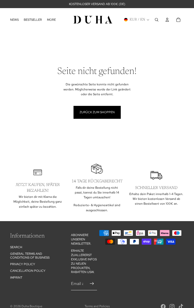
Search (16, 247)
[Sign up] (92, 284)
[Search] (156, 19)
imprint (16, 278)
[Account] (167, 19)
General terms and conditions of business (30, 255)
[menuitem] (51, 19)
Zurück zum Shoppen (97, 112)
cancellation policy (27, 271)
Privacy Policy (22, 264)
